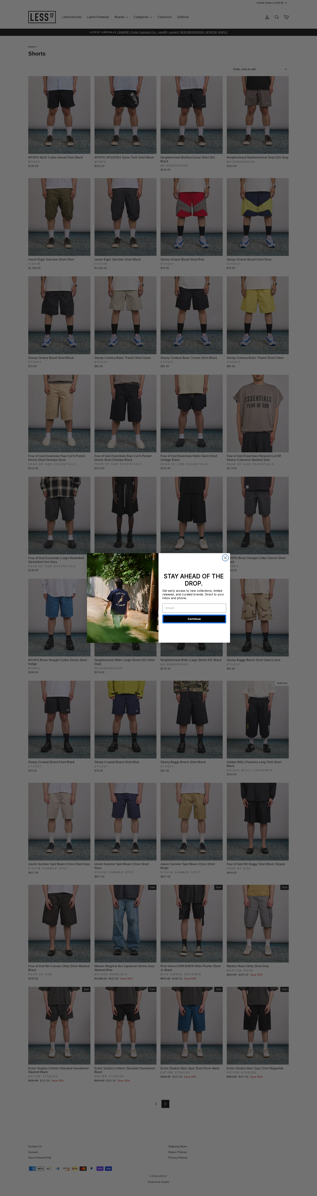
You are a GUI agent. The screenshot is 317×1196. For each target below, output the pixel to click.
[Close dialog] (225, 558)
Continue (194, 619)
